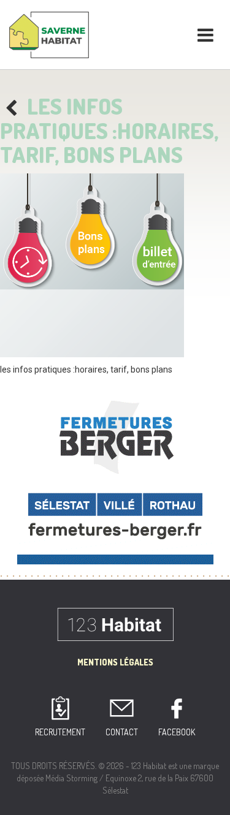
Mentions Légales (115, 662)
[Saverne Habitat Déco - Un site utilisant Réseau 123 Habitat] (49, 33)
